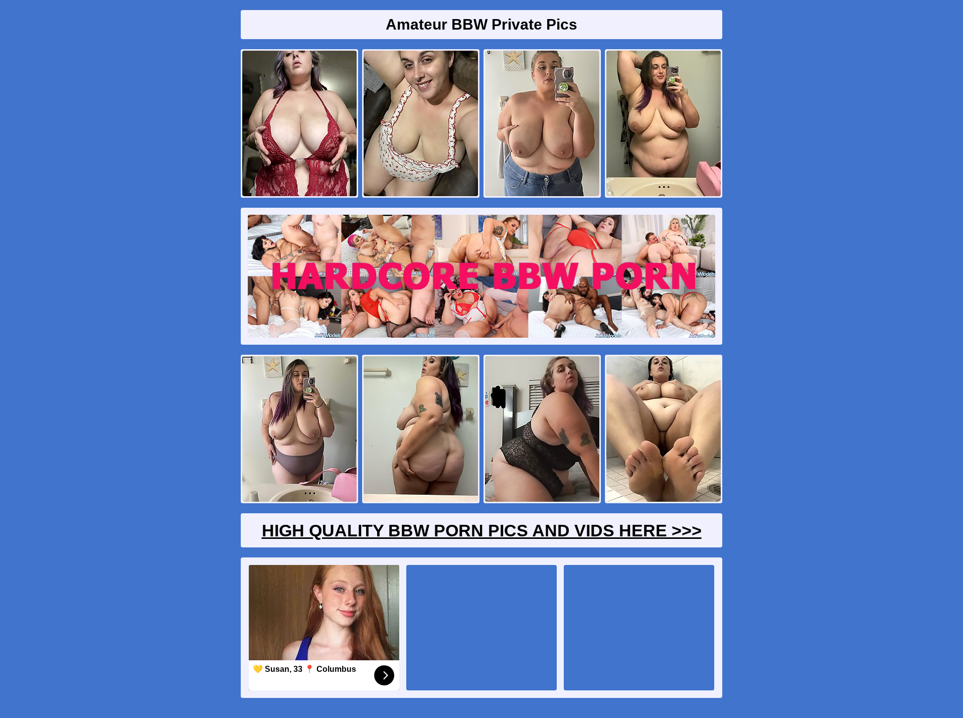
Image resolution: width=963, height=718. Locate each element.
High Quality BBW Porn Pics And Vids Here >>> (482, 530)
